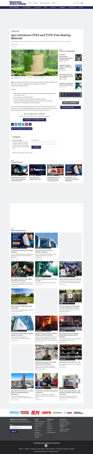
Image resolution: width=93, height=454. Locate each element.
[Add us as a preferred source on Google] (30, 124)
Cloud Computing (16, 276)
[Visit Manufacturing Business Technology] (78, 412)
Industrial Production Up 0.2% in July (69, 362)
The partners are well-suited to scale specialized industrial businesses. (68, 397)
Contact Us (27, 448)
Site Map (72, 448)
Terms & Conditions (50, 448)
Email (11, 424)
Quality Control (16, 388)
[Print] (12, 124)
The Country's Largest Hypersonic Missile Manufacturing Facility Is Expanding (69, 335)
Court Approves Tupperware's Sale (35, 178)
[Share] (16, 124)
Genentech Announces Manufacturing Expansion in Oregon (22, 334)
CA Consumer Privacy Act (62, 448)
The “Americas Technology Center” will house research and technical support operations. (70, 281)
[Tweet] (23, 124)
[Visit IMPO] (46, 412)
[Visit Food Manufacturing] (25, 412)
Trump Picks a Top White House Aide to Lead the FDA (46, 391)
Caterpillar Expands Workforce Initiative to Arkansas (65, 67)
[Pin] (26, 124)
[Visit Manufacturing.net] (68, 412)
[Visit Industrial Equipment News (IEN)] (35, 412)
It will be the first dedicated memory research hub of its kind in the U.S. (22, 310)
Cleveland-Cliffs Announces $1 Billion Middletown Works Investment (46, 334)
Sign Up (14, 431)
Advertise (33, 448)
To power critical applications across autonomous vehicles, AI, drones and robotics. (22, 397)
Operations (15, 31)
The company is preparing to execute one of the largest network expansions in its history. (22, 283)
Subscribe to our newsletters (34, 119)
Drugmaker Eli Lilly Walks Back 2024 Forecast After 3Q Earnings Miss (53, 179)
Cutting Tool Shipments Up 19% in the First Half (66, 84)
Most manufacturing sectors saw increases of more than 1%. (70, 365)
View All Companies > (70, 102)
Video (61, 303)
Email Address (35, 140)
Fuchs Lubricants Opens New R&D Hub (70, 279)
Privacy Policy (40, 448)
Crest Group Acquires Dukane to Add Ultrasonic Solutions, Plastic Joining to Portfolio (69, 392)
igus (16, 44)
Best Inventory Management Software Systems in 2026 (66, 58)
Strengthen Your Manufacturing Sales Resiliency (72, 179)
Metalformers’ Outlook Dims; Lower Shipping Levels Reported (18, 179)
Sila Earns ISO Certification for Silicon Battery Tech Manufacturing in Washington (22, 392)
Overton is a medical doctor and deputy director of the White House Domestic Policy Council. (46, 396)
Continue (36, 147)
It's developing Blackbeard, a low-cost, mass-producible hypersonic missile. (70, 339)
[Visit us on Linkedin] (46, 446)
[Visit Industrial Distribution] (57, 412)
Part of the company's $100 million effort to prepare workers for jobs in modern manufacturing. (46, 255)
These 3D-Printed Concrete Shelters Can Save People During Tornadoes (69, 307)
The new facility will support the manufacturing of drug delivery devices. (21, 337)
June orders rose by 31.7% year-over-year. (45, 282)
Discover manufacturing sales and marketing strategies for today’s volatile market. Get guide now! (22, 255)
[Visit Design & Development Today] (14, 412)
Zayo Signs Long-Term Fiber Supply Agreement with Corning (66, 76)
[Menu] (82, 3)
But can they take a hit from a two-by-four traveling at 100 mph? (69, 310)
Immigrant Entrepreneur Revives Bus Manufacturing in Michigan (45, 363)
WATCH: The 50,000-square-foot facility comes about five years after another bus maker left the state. (45, 367)
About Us (21, 448)
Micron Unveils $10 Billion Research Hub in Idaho (21, 307)
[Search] (78, 3)
